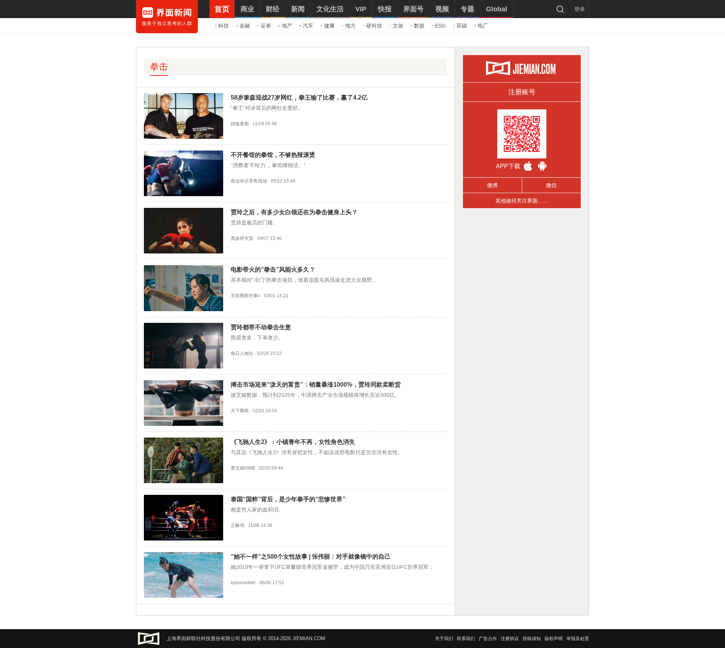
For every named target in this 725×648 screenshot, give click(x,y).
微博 (492, 185)
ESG (440, 26)
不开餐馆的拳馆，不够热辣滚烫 (273, 155)
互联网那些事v (245, 295)
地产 (287, 26)
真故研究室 (242, 238)
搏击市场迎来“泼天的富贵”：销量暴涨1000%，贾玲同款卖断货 (316, 384)
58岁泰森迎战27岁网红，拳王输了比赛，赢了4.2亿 (299, 97)
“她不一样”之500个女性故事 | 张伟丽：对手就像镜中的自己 (310, 556)
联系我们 (466, 638)
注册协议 (510, 638)
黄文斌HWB (243, 468)
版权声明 (554, 638)
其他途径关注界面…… (521, 201)
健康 (329, 26)
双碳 (462, 26)
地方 (350, 26)
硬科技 (374, 26)
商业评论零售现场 (249, 181)
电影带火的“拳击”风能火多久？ (273, 269)
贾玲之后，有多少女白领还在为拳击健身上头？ (294, 212)
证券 (266, 26)
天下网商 (240, 410)
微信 (551, 185)
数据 (419, 26)
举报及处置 (577, 638)
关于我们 (444, 638)
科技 (223, 26)
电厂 (483, 26)
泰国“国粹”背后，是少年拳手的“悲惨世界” (288, 499)
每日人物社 (242, 353)
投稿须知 (532, 638)
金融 (244, 26)
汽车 (308, 26)
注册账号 (521, 92)
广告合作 (488, 638)
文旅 (398, 26)
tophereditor (243, 582)
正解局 (237, 525)
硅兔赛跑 (240, 123)
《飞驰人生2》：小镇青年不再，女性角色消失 (293, 442)
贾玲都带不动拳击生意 (261, 327)
